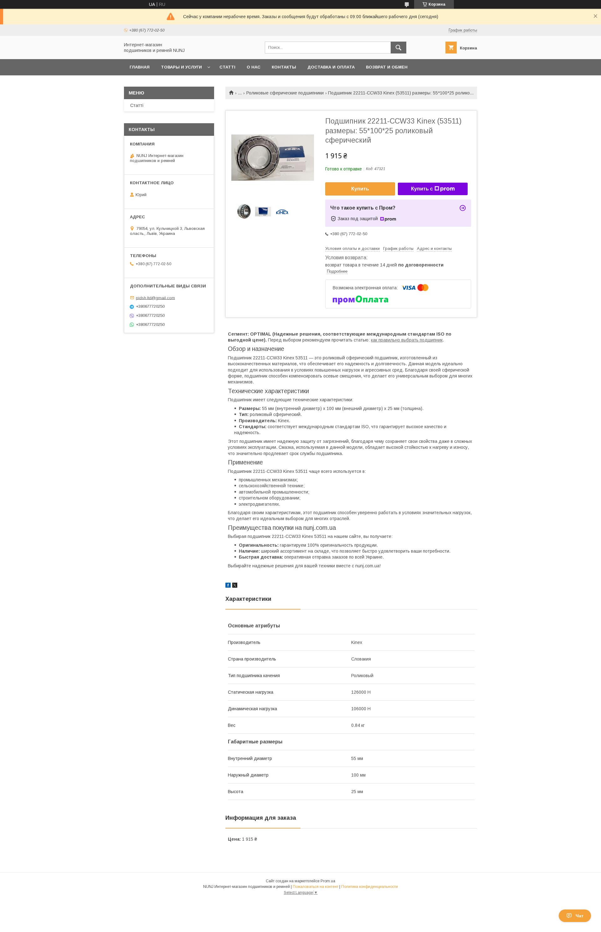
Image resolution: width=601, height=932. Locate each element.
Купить (360, 188)
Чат (579, 915)
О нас (253, 67)
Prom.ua (328, 881)
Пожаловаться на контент (315, 886)
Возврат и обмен (387, 67)
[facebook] (228, 586)
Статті (227, 67)
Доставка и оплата (331, 67)
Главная (140, 67)
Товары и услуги (181, 67)
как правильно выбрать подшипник (407, 339)
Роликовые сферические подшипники (285, 92)
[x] (234, 586)
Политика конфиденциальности (369, 886)
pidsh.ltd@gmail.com (155, 297)
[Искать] (398, 47)
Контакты (284, 67)
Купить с (422, 188)
